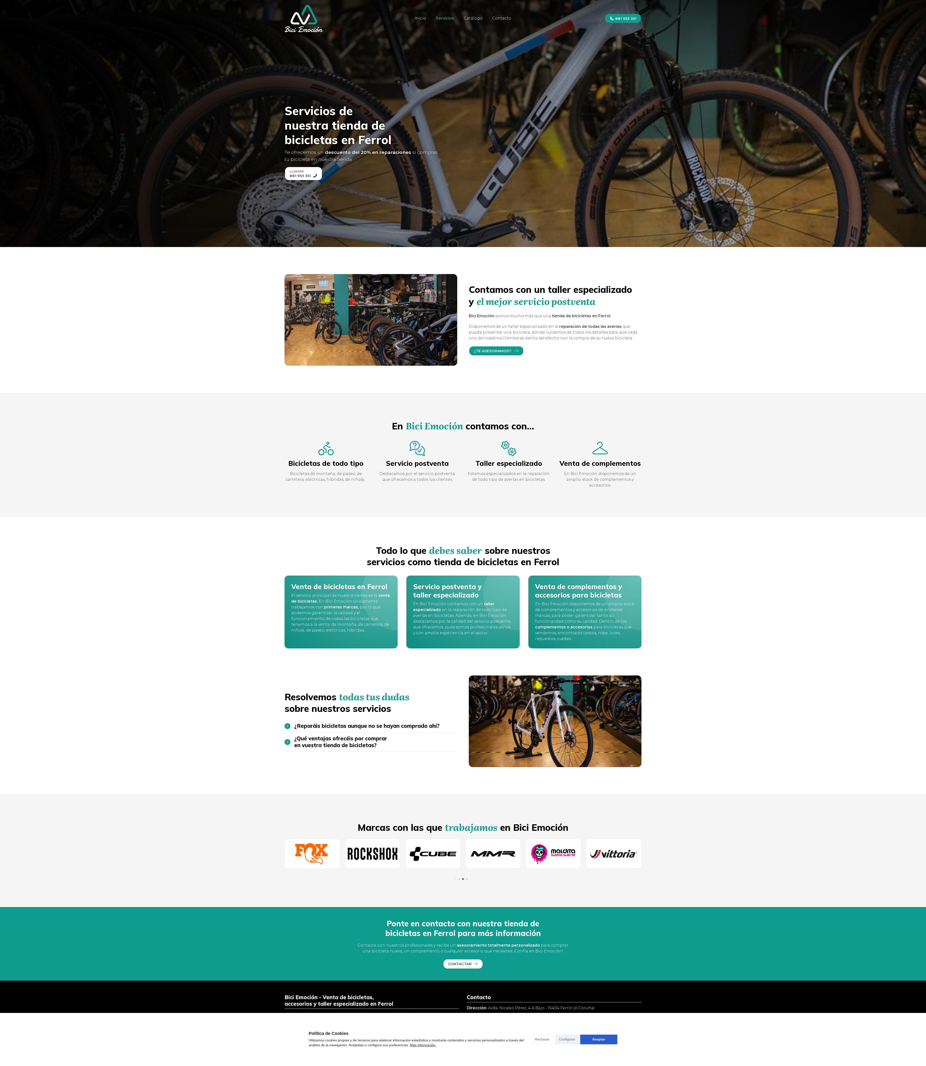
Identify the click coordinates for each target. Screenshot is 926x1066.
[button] (455, 879)
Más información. (423, 1045)
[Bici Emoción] (304, 18)
